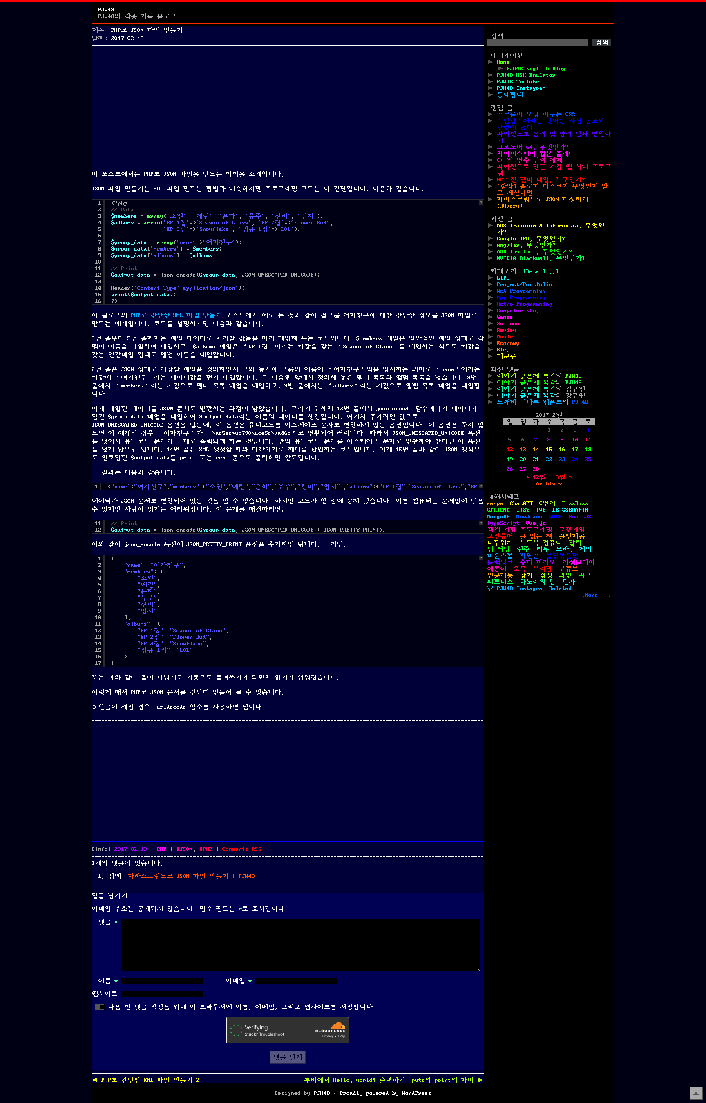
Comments (241, 849)
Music (505, 336)
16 (562, 449)
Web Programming (521, 291)
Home (503, 62)
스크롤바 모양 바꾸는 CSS (536, 114)
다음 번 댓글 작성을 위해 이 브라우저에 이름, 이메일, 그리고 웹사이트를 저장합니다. (242, 1007)
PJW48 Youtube (518, 81)
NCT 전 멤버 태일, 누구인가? (541, 180)
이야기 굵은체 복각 (526, 376)
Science (508, 323)
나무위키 (500, 542)
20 (523, 459)
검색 (496, 36)
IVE (541, 510)
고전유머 (500, 536)
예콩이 (497, 569)
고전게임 (572, 529)
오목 (519, 569)
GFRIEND (498, 510)
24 (575, 459)
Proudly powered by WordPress (385, 1093)
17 (575, 449)
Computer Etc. (518, 310)
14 (536, 449)
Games (505, 317)
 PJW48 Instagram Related (529, 588)
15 (549, 449)
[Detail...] (541, 271)
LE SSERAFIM (570, 510)
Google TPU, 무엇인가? (531, 238)
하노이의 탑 (538, 582)
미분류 (506, 356)
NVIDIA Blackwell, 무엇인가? (541, 258)
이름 (108, 981)
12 (510, 449)
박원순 (529, 556)
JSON (186, 849)
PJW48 (106, 10)
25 (588, 459)
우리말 (542, 569)
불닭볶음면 (562, 556)
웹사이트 (105, 994)
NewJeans (529, 516)
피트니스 (500, 582)
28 (536, 469)
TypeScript (503, 523)
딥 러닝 (498, 549)
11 (588, 439)
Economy (508, 343)
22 (549, 459)
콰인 (565, 575)
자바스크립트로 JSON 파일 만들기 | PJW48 (191, 876)
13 (523, 449)
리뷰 (542, 549)
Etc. (503, 350)
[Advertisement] (288, 106)
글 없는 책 (536, 536)
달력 (575, 542)
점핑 (545, 575)
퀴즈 (585, 575)
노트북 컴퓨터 (541, 542)
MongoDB (498, 516)
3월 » (564, 477)
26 (510, 469)
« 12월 (536, 477)
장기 (526, 575)
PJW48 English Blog (536, 68)
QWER (555, 516)
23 (562, 459)
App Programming (521, 297)
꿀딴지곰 (572, 536)
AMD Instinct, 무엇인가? (534, 251)
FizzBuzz (575, 503)
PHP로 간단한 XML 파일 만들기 (176, 315)
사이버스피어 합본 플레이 (536, 153)
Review (506, 330)
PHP (162, 849)
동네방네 (510, 95)
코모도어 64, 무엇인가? (533, 147)
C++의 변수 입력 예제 (529, 160)
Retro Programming (524, 304)
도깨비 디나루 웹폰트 (529, 402)
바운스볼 (500, 556)
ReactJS (580, 516)
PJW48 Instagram (521, 88)
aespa (495, 503)
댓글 (108, 922)
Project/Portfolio (524, 284)
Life (503, 278)
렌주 (523, 549)
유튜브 (569, 569)
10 (575, 439)
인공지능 (500, 575)
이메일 (239, 981)
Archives (549, 484)
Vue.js (536, 523)
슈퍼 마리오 (538, 562)
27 (523, 469)
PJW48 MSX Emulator (526, 75)
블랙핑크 (500, 562)
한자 (568, 582)
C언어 (547, 503)
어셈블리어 (578, 562)
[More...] (596, 595)
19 (510, 459)
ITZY (523, 510)
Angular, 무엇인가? (526, 245)
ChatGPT (521, 503)
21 (536, 459)
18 (588, 449)
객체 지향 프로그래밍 (519, 529)
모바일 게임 (574, 549)
